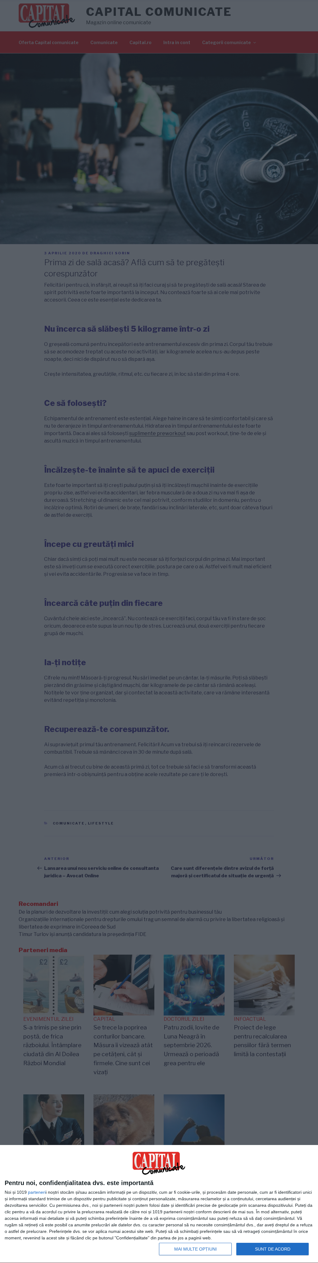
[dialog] (159, 1204)
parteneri (37, 1192)
